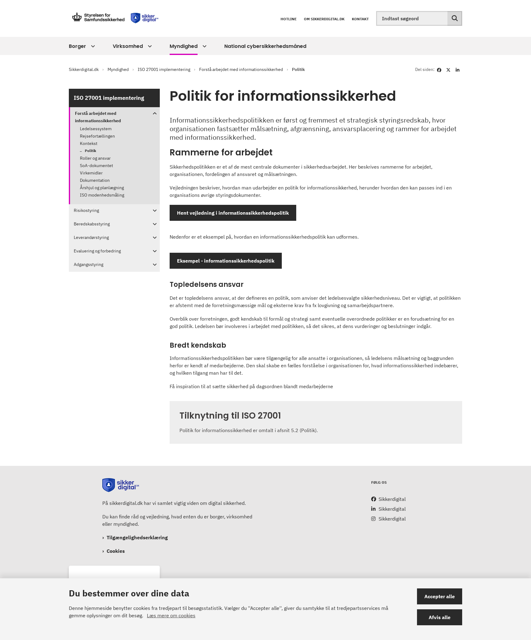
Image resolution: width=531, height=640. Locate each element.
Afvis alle (439, 617)
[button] (153, 113)
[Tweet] (448, 69)
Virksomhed (128, 46)
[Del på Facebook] (439, 69)
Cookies (116, 551)
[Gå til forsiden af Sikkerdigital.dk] (115, 18)
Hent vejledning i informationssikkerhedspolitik (233, 213)
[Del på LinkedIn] (457, 69)
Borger (77, 46)
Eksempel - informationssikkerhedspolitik (225, 261)
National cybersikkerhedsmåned (265, 46)
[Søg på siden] (454, 18)
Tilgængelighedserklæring (137, 537)
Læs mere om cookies (171, 615)
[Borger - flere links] (92, 46)
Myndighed (184, 46)
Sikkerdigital (392, 499)
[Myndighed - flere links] (204, 46)
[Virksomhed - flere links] (149, 46)
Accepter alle (439, 596)
